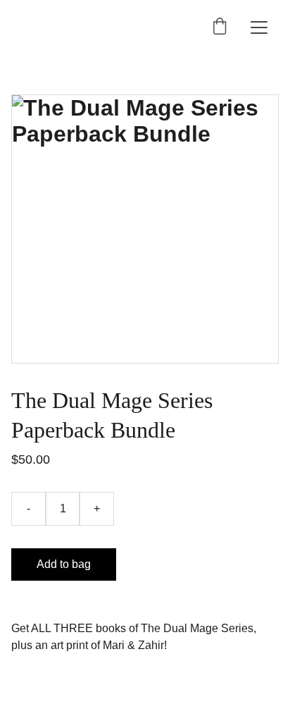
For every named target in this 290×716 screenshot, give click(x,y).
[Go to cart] (219, 27)
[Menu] (259, 27)
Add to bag (64, 564)
